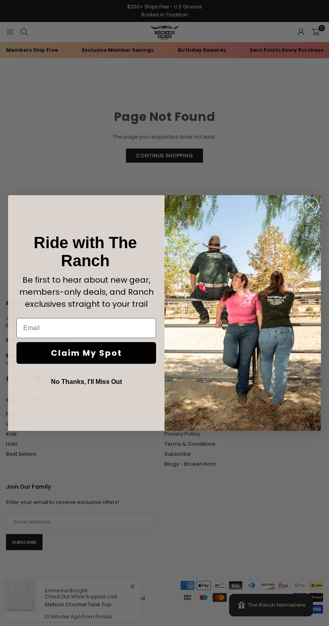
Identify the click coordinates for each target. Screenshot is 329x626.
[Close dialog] (311, 205)
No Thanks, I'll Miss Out (86, 381)
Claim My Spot (86, 353)
